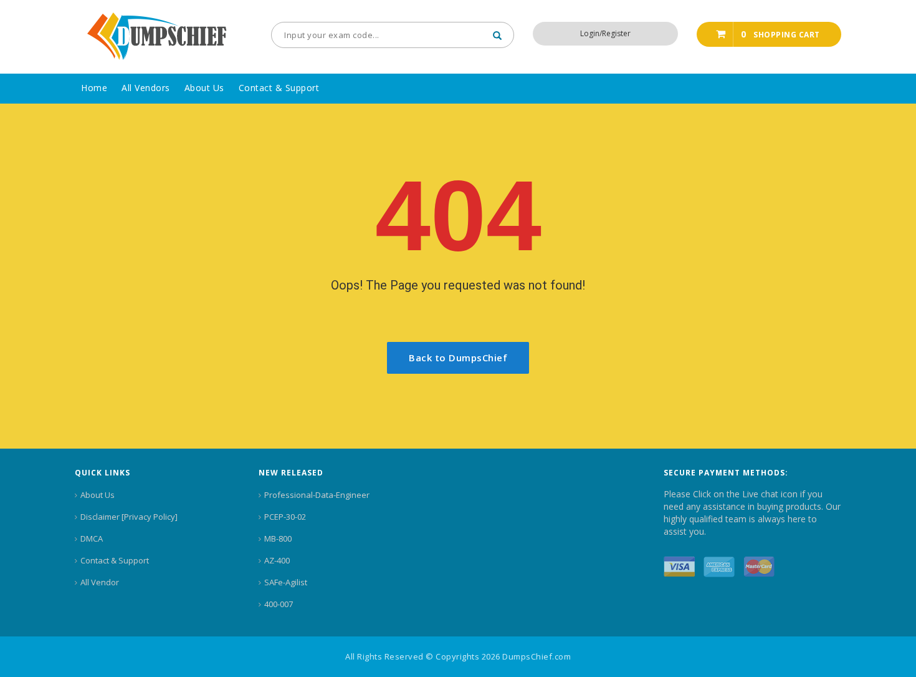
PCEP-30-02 (285, 516)
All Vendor (99, 582)
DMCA (91, 538)
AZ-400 (277, 560)
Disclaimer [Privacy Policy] (129, 516)
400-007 (278, 604)
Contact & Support (114, 560)
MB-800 (278, 538)
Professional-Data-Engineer (317, 494)
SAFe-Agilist (285, 582)
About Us (97, 494)
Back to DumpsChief (458, 357)
